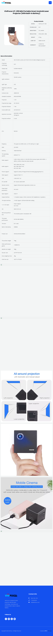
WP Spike (50, 630)
